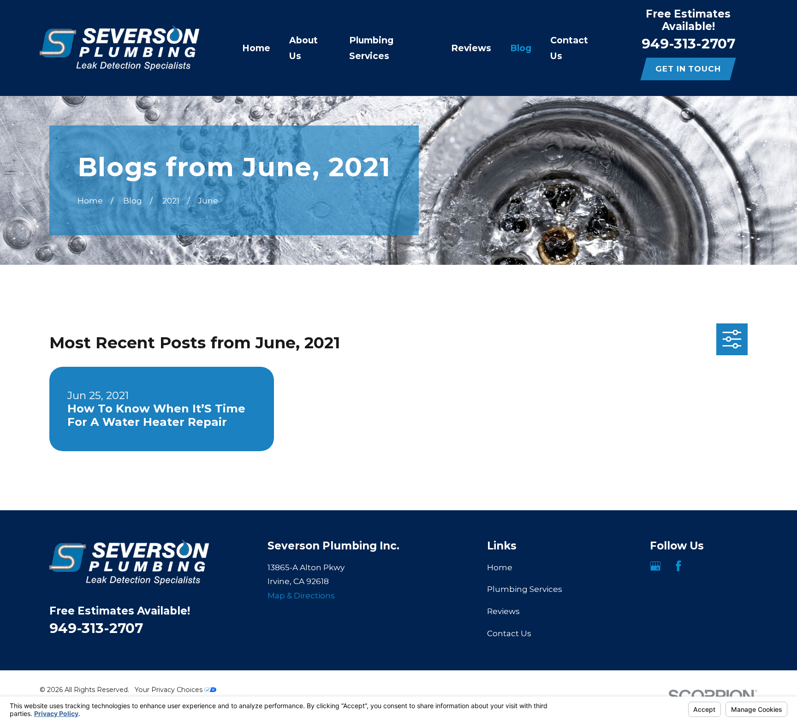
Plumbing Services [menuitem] (371, 48)
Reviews (503, 611)
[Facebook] (678, 566)
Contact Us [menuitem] (569, 48)
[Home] (119, 48)
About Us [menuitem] (303, 48)
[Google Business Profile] (655, 566)
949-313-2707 (688, 43)
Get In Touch (687, 68)
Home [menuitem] (256, 48)
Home (499, 567)
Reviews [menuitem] (471, 48)
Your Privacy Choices (169, 690)
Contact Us (509, 633)
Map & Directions (301, 595)
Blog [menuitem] (520, 48)
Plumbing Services (524, 589)
